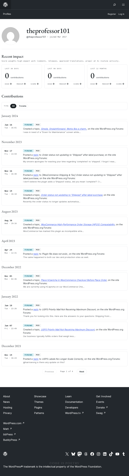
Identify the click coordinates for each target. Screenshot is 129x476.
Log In (121, 14)
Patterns (39, 413)
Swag (101, 413)
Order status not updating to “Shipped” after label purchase (71, 195)
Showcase (40, 396)
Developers (71, 407)
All (13, 106)
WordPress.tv (74, 413)
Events (100, 401)
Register (112, 14)
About (6, 396)
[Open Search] (114, 4)
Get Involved (103, 396)
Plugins (38, 407)
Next (81, 371)
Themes (38, 401)
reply (36, 154)
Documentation (74, 401)
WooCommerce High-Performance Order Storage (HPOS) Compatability (78, 224)
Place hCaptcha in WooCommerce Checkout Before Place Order (74, 280)
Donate (102, 407)
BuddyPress (11, 439)
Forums (22, 106)
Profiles (7, 14)
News (6, 401)
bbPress (9, 434)
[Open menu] (124, 4)
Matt (7, 428)
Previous (49, 371)
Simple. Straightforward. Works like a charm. (64, 128)
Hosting (7, 407)
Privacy (7, 413)
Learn (68, 396)
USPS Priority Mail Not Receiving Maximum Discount (68, 329)
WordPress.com (14, 423)
